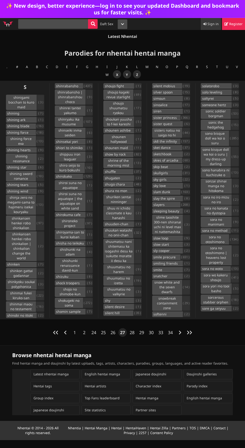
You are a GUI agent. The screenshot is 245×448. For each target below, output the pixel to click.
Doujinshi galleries (202, 374)
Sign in (212, 24)
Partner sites (146, 410)
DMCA (205, 428)
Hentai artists (95, 386)
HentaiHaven (136, 428)
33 (160, 332)
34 (170, 332)
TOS (192, 428)
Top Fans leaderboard (102, 398)
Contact (219, 428)
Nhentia (74, 428)
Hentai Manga (96, 428)
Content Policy (161, 433)
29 (141, 332)
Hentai (116, 428)
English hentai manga (102, 374)
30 (151, 332)
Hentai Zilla (159, 428)
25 (103, 332)
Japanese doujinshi (151, 374)
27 (122, 332)
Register (235, 24)
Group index (43, 398)
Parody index (197, 386)
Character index (148, 386)
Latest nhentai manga (51, 374)
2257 (142, 433)
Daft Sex (106, 24)
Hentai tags (42, 386)
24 (93, 332)
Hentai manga (147, 398)
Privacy (129, 433)
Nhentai (23, 428)
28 (132, 332)
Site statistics (95, 410)
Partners (179, 428)
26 (113, 332)
